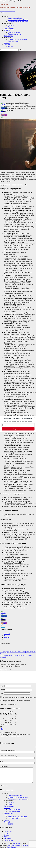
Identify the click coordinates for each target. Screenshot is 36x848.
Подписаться (18, 429)
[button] (17, 418)
